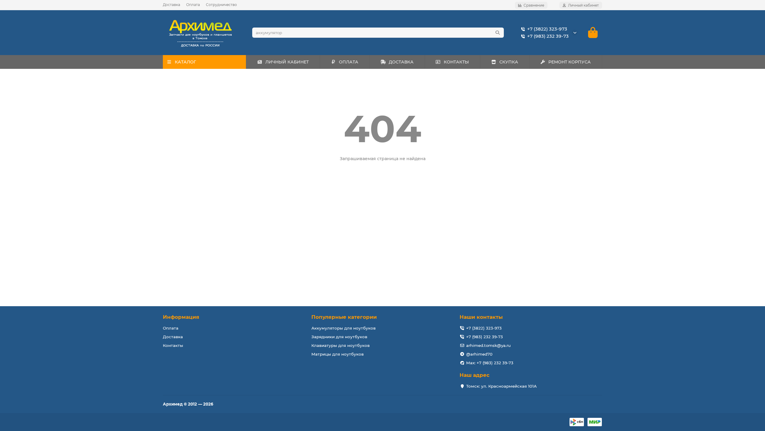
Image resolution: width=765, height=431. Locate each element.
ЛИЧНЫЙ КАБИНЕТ (287, 62)
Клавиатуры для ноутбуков (340, 345)
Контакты (173, 345)
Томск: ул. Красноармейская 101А (501, 386)
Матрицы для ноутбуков (337, 354)
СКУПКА (508, 62)
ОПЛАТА (348, 62)
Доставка (171, 4)
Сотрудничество (221, 4)
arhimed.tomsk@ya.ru (488, 345)
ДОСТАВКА (401, 62)
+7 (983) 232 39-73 (548, 36)
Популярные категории (344, 317)
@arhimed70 (479, 354)
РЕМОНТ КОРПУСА (569, 62)
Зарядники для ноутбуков (339, 336)
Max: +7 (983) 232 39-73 (489, 362)
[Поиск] (498, 32)
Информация (181, 317)
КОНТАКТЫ (456, 62)
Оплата (193, 4)
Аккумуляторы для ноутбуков (343, 328)
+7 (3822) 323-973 (547, 29)
